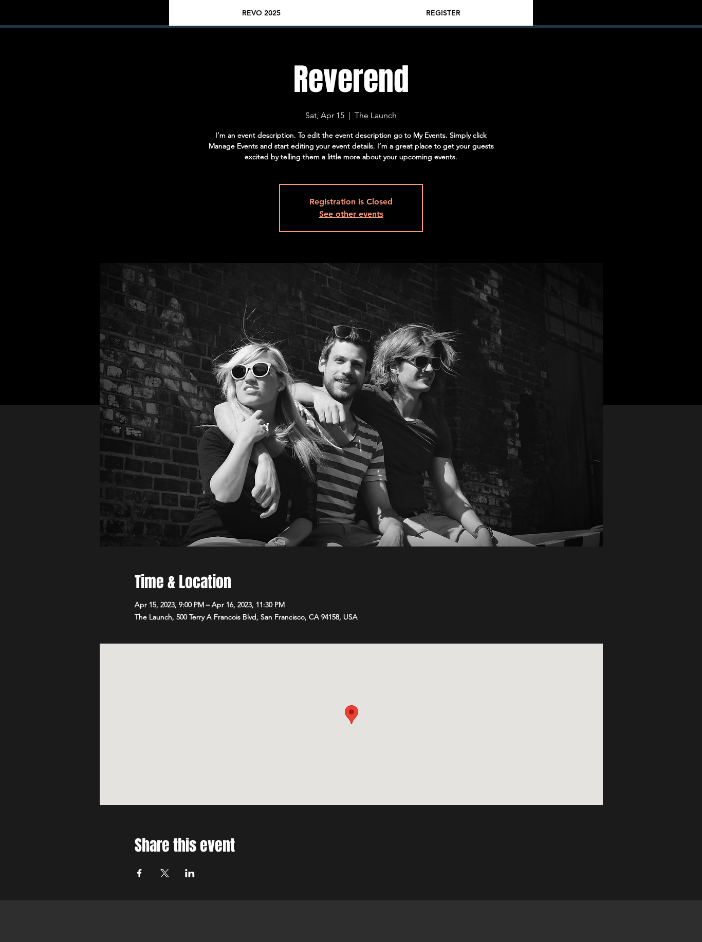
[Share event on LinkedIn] (190, 873)
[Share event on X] (165, 873)
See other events (351, 214)
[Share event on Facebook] (139, 873)
